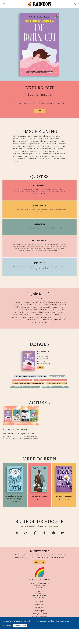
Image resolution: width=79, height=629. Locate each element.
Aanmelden (39, 562)
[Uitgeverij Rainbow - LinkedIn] (62, 533)
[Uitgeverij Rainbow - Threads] (44, 533)
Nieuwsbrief (39, 605)
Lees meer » (33, 439)
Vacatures (39, 608)
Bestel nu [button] (39, 111)
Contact (39, 602)
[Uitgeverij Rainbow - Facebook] (34, 533)
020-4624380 (39, 597)
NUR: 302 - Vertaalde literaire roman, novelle (50, 380)
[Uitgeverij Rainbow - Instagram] (16, 533)
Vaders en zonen (39, 496)
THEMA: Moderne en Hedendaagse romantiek (28, 383)
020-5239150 (39, 593)
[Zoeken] (75, 4)
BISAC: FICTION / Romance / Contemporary (25, 387)
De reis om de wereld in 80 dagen (14, 497)
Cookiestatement (39, 617)
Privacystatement (39, 614)
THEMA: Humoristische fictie (57, 383)
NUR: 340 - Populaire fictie (21, 380)
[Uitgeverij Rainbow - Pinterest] (53, 533)
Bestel (40, 367)
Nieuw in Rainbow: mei (15, 430)
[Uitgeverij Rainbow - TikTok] (25, 533)
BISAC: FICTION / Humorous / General (56, 387)
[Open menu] (4, 4)
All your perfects (64, 496)
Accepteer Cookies (20, 625)
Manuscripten (39, 611)
